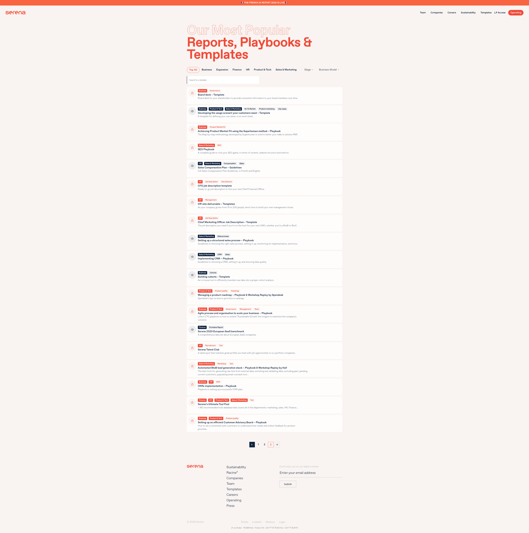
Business (207, 69)
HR (247, 69)
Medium (270, 522)
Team (423, 12)
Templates (486, 12)
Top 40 (193, 69)
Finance (237, 69)
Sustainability (468, 12)
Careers (452, 12)
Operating (515, 12)
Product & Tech (262, 69)
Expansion (222, 69)
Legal (282, 522)
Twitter (244, 522)
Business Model (328, 69)
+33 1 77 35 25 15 (291, 528)
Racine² (232, 473)
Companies (437, 12)
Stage (307, 69)
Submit (288, 484)
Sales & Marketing (286, 69)
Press (230, 506)
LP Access (499, 12)
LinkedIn (257, 522)
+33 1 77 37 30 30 (272, 528)
